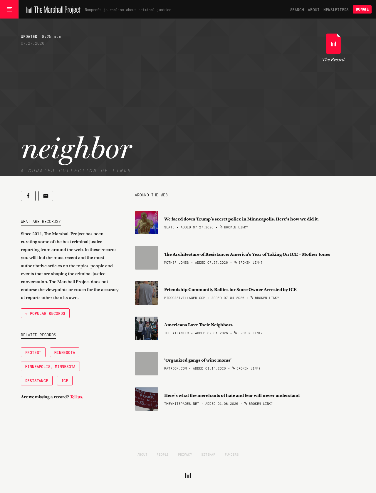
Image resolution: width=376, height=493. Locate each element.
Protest (33, 352)
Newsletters (336, 9)
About (313, 9)
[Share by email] (45, 196)
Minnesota (64, 352)
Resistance (36, 380)
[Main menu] (9, 9)
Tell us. (76, 397)
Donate (362, 9)
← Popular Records (45, 313)
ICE (64, 380)
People (163, 454)
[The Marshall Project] (52, 9)
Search (297, 9)
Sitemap (208, 454)
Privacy (185, 454)
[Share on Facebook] (28, 196)
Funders (232, 454)
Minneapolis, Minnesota (50, 366)
